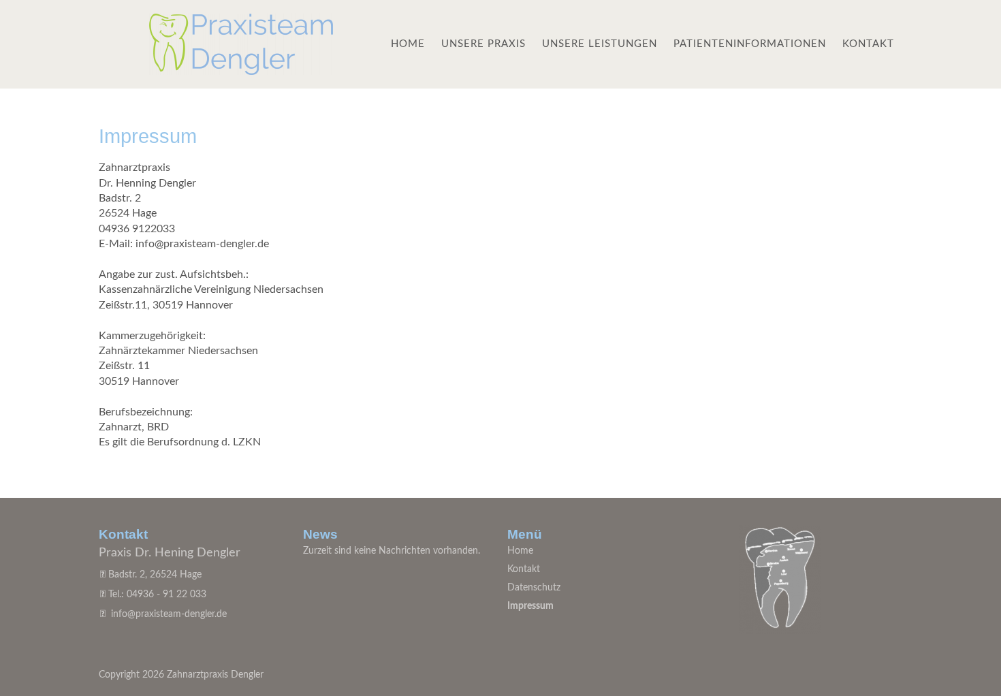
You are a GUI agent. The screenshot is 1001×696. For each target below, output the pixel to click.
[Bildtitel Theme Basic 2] (241, 71)
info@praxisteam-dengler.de (169, 614)
